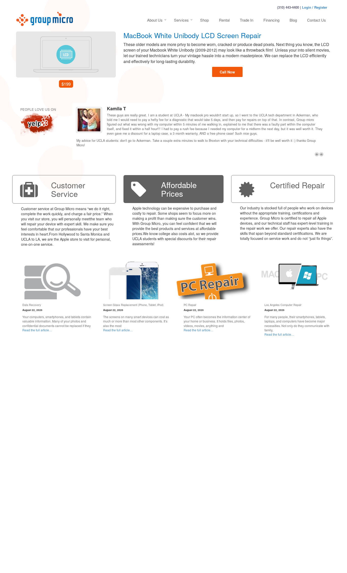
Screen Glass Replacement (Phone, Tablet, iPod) (133, 305)
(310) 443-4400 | (289, 7)
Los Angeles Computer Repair (283, 305)
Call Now (227, 71)
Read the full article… (37, 330)
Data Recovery (31, 305)
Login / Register (314, 7)
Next (321, 154)
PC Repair (190, 305)
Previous (317, 154)
